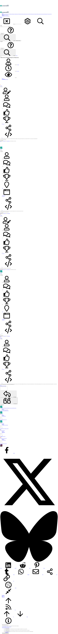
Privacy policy (6, 632)
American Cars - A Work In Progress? (3, 438)
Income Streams (1, 414)
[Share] (8, 203)
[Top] (8, 603)
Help (2, 596)
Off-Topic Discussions (2, 443)
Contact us (3, 595)
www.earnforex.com (3, 195)
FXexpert (3, 431)
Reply (0, 141)
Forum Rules (4, 213)
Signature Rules (8, 213)
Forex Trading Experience (2, 430)
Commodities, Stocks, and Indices (3, 428)
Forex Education (3, 432)
